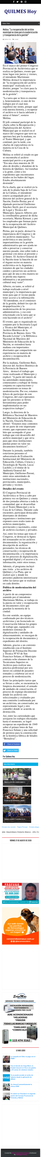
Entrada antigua (34, 827)
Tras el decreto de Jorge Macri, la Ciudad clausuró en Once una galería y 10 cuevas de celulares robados (23, 1068)
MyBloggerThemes (21, 1154)
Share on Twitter (12, 750)
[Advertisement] (20, 862)
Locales (16, 39)
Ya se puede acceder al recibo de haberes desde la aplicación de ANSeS (22, 1077)
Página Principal (22, 827)
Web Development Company (20, 1153)
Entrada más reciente (9, 827)
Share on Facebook (13, 744)
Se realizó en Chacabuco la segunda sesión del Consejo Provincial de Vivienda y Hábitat (23, 1095)
